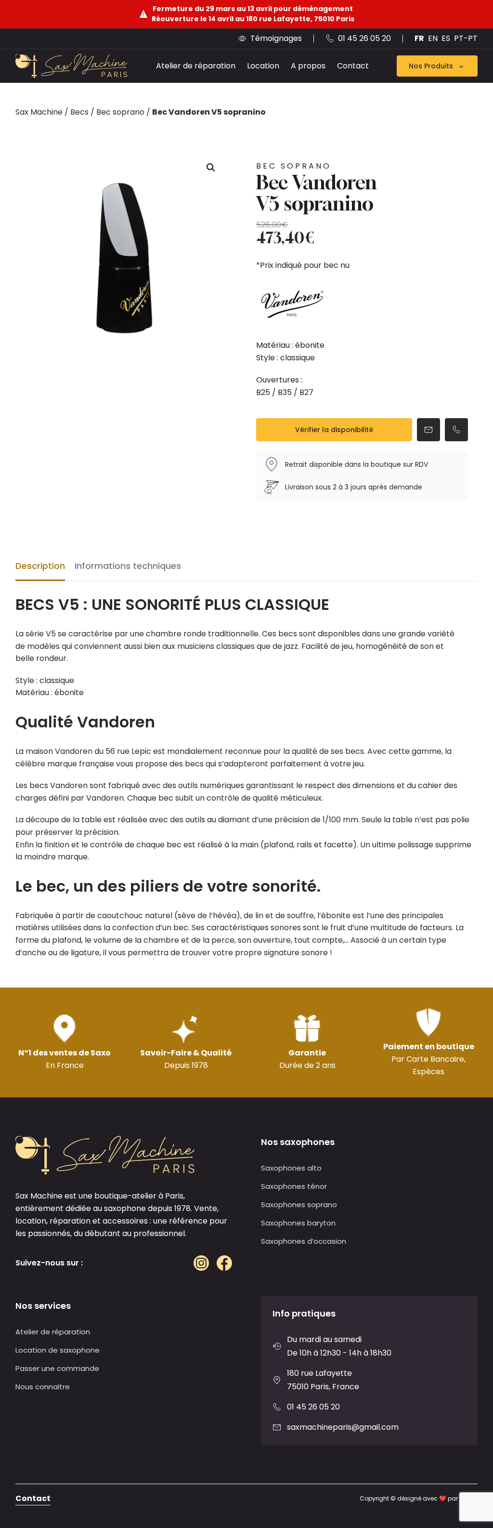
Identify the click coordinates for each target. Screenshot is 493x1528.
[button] (211, 167)
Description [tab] (40, 566)
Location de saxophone (57, 1350)
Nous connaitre (42, 1387)
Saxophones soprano (299, 1204)
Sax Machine (39, 112)
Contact (353, 65)
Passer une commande (57, 1368)
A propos (308, 65)
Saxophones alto (291, 1168)
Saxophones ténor (294, 1186)
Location (263, 65)
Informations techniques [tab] (128, 566)
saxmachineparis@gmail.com (343, 1427)
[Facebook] (224, 1263)
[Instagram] (201, 1263)
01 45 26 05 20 (313, 1406)
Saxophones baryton (298, 1223)
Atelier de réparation (195, 65)
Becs (79, 112)
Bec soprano (120, 112)
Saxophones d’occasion (303, 1241)
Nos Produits (431, 66)
